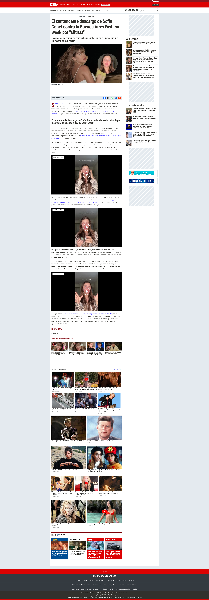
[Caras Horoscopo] (141, 182)
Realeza (83, 5)
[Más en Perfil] (61, 535)
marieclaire (77, 540)
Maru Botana (79, 10)
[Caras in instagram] (126, 10)
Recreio (128, 585)
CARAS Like (105, 4)
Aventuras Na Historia (99, 585)
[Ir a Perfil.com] (155, 1)
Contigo (88, 585)
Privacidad (105, 589)
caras (95, 540)
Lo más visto (132, 38)
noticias (59, 540)
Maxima (134, 585)
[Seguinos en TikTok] (137, 10)
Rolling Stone (112, 585)
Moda (88, 5)
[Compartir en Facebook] (104, 98)
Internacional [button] (95, 5)
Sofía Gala (63, 10)
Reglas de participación (123, 589)
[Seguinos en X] (133, 10)
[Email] (119, 98)
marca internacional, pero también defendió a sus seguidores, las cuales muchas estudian (84, 201)
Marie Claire (94, 580)
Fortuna (101, 580)
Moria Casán (71, 10)
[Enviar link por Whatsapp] (112, 98)
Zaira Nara (105, 10)
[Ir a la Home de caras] (54, 6)
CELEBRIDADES (82, 16)
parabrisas (113, 540)
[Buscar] (157, 10)
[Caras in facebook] (129, 10)
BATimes (131, 580)
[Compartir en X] (108, 98)
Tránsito (134, 589)
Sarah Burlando (96, 10)
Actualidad (75, 5)
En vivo (156, 5)
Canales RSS (76, 589)
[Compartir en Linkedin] (116, 98)
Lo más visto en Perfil (136, 105)
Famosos (68, 5)
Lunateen (124, 580)
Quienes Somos (86, 589)
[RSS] (110, 576)
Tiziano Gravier (54, 10)
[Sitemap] (114, 576)
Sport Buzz (121, 585)
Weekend (109, 580)
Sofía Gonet (59, 104)
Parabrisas (116, 580)
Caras (83, 585)
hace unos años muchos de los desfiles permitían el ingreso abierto (87, 314)
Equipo (112, 589)
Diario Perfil (78, 580)
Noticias (62, 5)
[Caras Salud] (141, 175)
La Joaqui (87, 10)
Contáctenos (96, 589)
